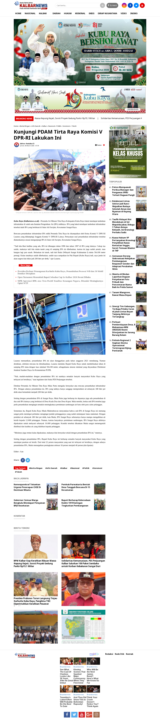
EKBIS (91, 13)
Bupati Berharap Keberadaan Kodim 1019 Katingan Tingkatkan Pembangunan (76, 503)
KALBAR (43, 13)
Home (16, 126)
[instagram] (124, 5)
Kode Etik (119, 654)
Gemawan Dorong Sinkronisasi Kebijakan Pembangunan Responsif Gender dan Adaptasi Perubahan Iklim (123, 262)
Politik (58, 126)
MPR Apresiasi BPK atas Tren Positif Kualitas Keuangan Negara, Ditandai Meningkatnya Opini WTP (60, 282)
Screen (113, 5)
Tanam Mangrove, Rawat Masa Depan (122, 293)
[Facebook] (23, 460)
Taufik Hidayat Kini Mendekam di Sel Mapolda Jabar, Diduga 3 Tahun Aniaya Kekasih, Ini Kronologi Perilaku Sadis (123, 226)
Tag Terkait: (20, 468)
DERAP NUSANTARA (107, 13)
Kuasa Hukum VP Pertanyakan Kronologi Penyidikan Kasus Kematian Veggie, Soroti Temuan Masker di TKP (123, 244)
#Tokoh (18, 472)
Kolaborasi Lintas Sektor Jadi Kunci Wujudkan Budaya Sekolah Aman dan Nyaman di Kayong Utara (121, 207)
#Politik (85, 468)
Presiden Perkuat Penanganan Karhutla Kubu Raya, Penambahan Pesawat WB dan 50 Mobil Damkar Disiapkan (60, 272)
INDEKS (134, 13)
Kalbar (44, 126)
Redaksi (109, 654)
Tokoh (74, 126)
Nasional (51, 126)
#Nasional (74, 468)
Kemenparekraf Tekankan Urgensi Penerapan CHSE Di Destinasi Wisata (27, 487)
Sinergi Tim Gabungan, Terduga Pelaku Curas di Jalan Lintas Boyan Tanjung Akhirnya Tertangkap (123, 311)
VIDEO (124, 13)
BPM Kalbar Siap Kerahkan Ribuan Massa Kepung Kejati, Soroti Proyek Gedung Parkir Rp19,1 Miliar (35, 563)
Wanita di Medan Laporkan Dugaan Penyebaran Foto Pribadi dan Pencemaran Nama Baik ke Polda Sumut (122, 281)
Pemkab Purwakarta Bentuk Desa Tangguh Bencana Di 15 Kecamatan (76, 487)
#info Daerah (51, 468)
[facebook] (130, 5)
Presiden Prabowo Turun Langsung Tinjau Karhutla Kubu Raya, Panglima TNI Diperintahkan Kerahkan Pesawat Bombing (35, 602)
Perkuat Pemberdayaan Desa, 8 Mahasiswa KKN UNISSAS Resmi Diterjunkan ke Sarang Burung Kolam (123, 328)
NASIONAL (30, 13)
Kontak (129, 654)
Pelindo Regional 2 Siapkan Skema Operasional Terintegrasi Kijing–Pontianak (122, 345)
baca (99, 145)
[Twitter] (28, 460)
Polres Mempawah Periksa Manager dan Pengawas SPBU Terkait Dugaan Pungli (123, 191)
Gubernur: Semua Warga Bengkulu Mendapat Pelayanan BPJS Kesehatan (29, 503)
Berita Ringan (25, 126)
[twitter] (136, 5)
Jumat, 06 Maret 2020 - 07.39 (29, 146)
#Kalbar (63, 468)
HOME (18, 13)
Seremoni (66, 126)
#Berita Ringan (35, 468)
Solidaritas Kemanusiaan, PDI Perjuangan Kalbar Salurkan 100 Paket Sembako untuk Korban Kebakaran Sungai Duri (83, 563)
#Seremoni (97, 468)
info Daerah (36, 126)
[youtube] (142, 5)
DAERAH (56, 13)
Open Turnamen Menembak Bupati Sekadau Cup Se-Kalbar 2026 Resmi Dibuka (54, 277)
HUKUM (68, 13)
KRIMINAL (80, 13)
